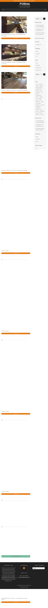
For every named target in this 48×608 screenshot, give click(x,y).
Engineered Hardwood (39, 87)
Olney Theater (5, 250)
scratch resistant (38, 103)
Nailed (40, 100)
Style (37, 56)
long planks (40, 98)
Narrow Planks (38, 101)
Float (40, 90)
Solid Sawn (37, 109)
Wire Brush (42, 114)
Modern (37, 100)
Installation (41, 96)
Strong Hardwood (41, 111)
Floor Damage (38, 92)
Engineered (41, 85)
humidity (37, 96)
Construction (40, 84)
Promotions (38, 53)
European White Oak (39, 88)
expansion (37, 90)
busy (36, 84)
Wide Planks (37, 114)
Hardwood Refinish (38, 95)
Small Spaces (42, 104)
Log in (37, 62)
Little (36, 98)
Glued (42, 92)
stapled (37, 111)
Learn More (16, 38)
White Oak (40, 112)
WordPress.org (38, 70)
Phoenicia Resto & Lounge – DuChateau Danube (14, 90)
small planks (37, 104)
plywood (42, 101)
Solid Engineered (38, 106)
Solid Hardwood (38, 108)
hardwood (37, 93)
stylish (37, 112)
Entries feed (38, 65)
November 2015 (38, 44)
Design (37, 51)
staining (41, 109)
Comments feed (38, 67)
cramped (37, 85)
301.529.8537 (32, 0)
